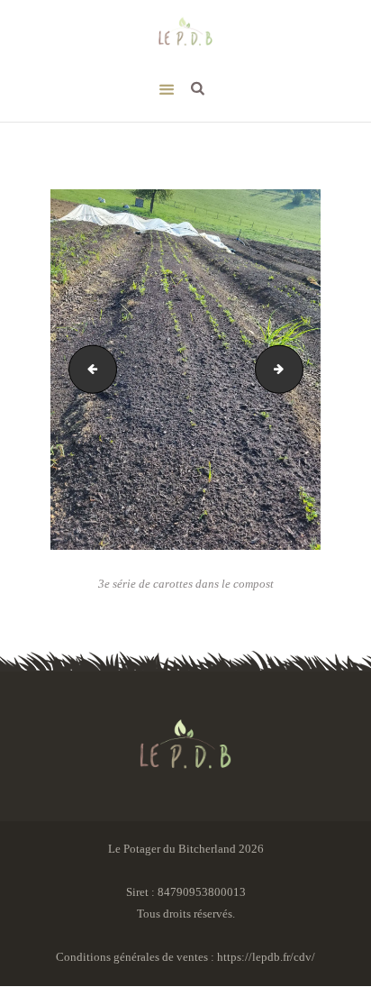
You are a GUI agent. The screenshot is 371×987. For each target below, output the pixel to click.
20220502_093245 (297, 369)
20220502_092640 (87, 369)
